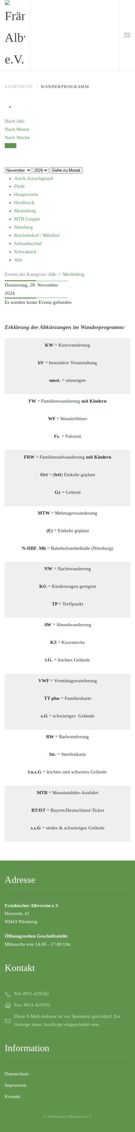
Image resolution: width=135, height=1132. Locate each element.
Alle (52, 274)
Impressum (15, 1085)
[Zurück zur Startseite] (15, 35)
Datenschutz (17, 1073)
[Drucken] (16, 106)
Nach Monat (17, 129)
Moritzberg (73, 274)
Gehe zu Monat (66, 170)
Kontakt (12, 1096)
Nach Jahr (14, 121)
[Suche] (6, 162)
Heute (10, 145)
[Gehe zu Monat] (6, 153)
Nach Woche (17, 137)
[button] (127, 35)
